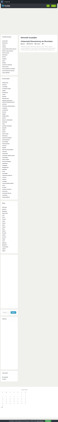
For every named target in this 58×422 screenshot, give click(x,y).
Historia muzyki (5, 52)
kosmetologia (5, 141)
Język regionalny (6, 72)
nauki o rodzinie (5, 159)
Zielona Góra (5, 213)
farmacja (4, 112)
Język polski (5, 41)
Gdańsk (4, 248)
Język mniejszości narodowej (8, 68)
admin (23, 43)
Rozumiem (48, 421)
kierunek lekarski (6, 139)
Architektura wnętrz (6, 88)
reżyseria (4, 177)
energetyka (4, 108)
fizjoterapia (4, 121)
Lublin (3, 221)
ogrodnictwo (5, 163)
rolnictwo (4, 179)
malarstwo (4, 151)
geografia (4, 127)
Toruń (3, 240)
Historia (4, 56)
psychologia (4, 173)
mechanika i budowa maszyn (8, 155)
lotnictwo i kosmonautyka (7, 149)
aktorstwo (4, 84)
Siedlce (3, 235)
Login (53, 6)
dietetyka (4, 96)
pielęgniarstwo (5, 167)
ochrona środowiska (6, 161)
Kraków (4, 219)
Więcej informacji (40, 421)
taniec (3, 185)
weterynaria (4, 191)
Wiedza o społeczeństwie (7, 50)
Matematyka (5, 43)
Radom (3, 231)
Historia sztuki (5, 66)
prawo (3, 171)
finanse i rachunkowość (7, 120)
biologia (4, 90)
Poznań (3, 227)
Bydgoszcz (4, 244)
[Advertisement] (29, 22)
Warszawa (4, 207)
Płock (3, 229)
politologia (4, 169)
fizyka (3, 123)
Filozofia (4, 47)
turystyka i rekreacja (6, 189)
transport (4, 187)
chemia (3, 94)
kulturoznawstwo (6, 143)
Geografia (4, 58)
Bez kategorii (5, 377)
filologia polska (5, 116)
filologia (4, 114)
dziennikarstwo (5, 98)
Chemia (4, 45)
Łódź (3, 215)
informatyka (4, 135)
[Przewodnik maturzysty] (6, 6)
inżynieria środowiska (7, 137)
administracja (5, 82)
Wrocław (4, 209)
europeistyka (5, 110)
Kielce (3, 217)
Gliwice (3, 250)
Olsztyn (4, 223)
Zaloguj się (7, 1)
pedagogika (4, 165)
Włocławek (4, 211)
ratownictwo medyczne (7, 175)
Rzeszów (4, 233)
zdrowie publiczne (6, 197)
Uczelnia (38, 43)
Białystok (4, 242)
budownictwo (5, 92)
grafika (3, 129)
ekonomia (4, 104)
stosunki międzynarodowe (8, 183)
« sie (2, 407)
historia (4, 131)
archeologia (4, 86)
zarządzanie (4, 195)
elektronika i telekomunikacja (8, 106)
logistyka (4, 147)
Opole (3, 225)
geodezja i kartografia (7, 125)
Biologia (4, 62)
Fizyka (3, 60)
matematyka (5, 153)
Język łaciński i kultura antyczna (9, 48)
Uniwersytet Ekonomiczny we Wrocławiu (37, 41)
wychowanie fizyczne (6, 193)
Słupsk (3, 239)
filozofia (4, 118)
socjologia (4, 181)
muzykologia (5, 157)
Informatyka (4, 54)
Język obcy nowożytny (7, 64)
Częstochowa (5, 246)
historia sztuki (5, 133)
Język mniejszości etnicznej (8, 70)
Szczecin (4, 237)
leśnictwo (4, 145)
